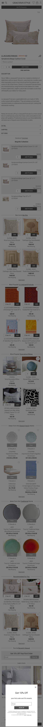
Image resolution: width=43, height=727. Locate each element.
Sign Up (21, 708)
